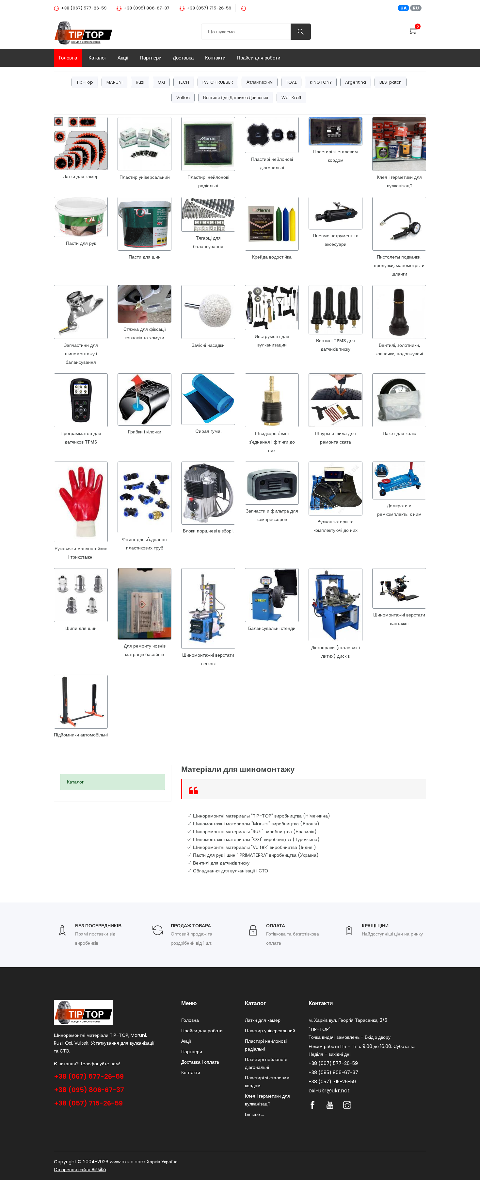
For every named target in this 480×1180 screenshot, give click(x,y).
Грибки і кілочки (144, 432)
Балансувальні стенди (272, 628)
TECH (183, 82)
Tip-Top (84, 82)
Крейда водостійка (272, 257)
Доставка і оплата (200, 1062)
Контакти (215, 57)
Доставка (183, 57)
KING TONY (321, 82)
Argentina (355, 82)
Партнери (150, 57)
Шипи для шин (81, 628)
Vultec (183, 97)
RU (416, 8)
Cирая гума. (208, 431)
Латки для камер (81, 176)
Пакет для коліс (399, 433)
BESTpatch (390, 82)
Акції (123, 57)
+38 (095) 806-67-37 (89, 1089)
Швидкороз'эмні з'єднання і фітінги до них (272, 442)
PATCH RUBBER (217, 82)
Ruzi (140, 82)
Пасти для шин (145, 257)
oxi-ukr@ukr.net (329, 1090)
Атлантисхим (260, 82)
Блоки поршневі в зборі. (208, 531)
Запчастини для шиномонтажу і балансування (81, 353)
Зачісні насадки (208, 345)
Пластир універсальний (145, 177)
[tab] (112, 782)
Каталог (97, 57)
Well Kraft (291, 97)
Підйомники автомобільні (81, 735)
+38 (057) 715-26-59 (88, 1103)
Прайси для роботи (258, 57)
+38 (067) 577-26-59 (89, 1076)
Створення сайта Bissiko (80, 1169)
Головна (68, 57)
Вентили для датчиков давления (235, 97)
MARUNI (114, 82)
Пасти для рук (81, 243)
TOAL (291, 82)
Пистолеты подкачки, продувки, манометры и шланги (399, 265)
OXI (161, 82)
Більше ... (254, 1114)
